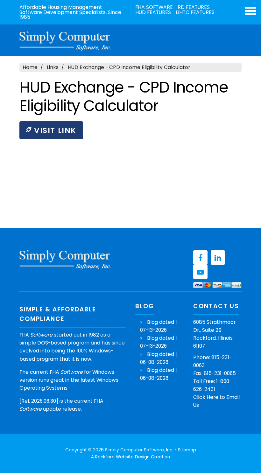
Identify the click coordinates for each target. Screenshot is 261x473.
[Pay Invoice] (217, 285)
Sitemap (187, 450)
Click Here (205, 397)
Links (53, 67)
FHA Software (154, 7)
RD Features (194, 7)
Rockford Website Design (122, 457)
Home (30, 67)
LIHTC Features (195, 12)
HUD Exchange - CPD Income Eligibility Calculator (129, 67)
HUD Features (153, 12)
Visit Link (54, 130)
